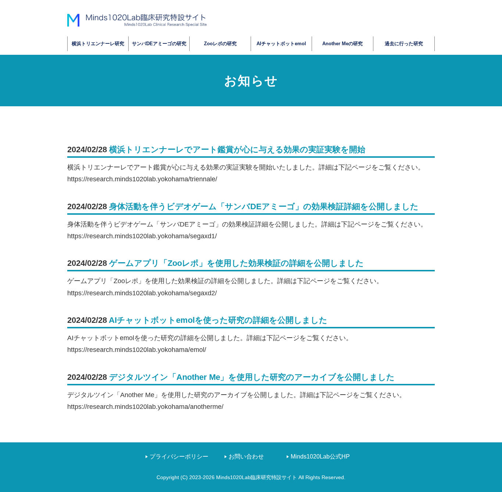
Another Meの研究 (342, 43)
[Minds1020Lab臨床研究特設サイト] (137, 19)
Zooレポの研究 (220, 43)
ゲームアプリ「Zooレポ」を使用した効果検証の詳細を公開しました (236, 263)
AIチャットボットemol (281, 43)
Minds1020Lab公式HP (320, 456)
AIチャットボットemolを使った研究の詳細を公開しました (218, 320)
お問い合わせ (246, 456)
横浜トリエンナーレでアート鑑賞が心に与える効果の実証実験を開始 (237, 149)
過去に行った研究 (404, 43)
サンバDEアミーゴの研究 (159, 43)
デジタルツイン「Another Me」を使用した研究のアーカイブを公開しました (252, 377)
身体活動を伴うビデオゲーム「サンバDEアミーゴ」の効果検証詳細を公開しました (264, 206)
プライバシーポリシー (179, 456)
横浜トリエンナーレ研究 (98, 43)
